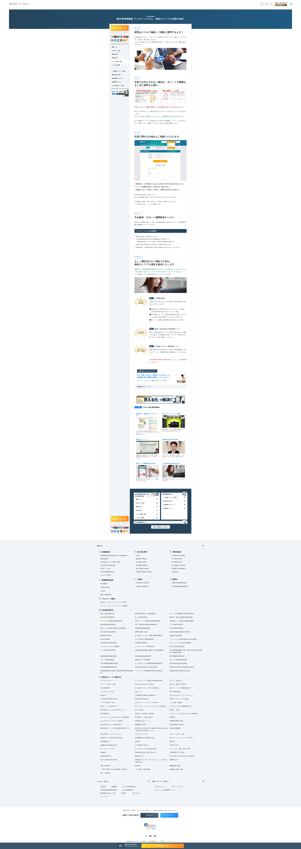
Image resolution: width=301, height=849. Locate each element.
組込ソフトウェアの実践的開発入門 (180, 688)
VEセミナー (138, 691)
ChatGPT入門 (174, 745)
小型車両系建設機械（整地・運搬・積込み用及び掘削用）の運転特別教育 (186, 651)
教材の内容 (115, 54)
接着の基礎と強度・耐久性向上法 (145, 752)
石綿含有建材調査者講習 (179, 583)
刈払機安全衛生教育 (176, 635)
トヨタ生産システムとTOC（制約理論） (147, 688)
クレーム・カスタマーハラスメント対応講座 (114, 606)
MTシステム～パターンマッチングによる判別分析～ (151, 706)
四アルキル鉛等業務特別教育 (178, 660)
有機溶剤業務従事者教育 (142, 628)
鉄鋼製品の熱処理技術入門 (108, 745)
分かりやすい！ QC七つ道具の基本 (145, 749)
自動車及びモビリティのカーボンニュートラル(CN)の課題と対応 (150, 761)
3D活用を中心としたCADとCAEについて (113, 710)
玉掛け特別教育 (105, 639)
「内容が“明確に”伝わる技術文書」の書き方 (113, 769)
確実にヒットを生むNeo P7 (108, 706)
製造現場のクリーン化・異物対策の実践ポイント (115, 728)
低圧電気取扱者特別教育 (107, 624)
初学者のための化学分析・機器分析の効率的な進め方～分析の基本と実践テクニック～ (151, 729)
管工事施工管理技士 (142, 565)
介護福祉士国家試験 (142, 586)
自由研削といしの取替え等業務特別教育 (182, 621)
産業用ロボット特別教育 (142, 660)
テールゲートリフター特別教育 (109, 646)
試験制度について (116, 82)
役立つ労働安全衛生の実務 (108, 760)
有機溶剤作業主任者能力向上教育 (180, 671)
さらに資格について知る (118, 85)
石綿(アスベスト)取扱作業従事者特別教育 (147, 621)
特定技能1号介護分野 (142, 583)
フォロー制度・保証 (117, 61)
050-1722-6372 (281, 3)
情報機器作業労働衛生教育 (108, 656)
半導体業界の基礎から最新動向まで (146, 695)
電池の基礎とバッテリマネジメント (111, 734)
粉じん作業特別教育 (141, 617)
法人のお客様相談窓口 (129, 786)
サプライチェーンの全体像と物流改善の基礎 (148, 680)
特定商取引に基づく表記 (107, 793)
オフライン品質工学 (176, 680)
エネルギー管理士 (105, 575)
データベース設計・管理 (177, 734)
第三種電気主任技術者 (178, 555)
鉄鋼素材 (103, 752)
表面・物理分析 (105, 765)
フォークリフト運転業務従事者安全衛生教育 (148, 671)
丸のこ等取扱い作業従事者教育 (144, 639)
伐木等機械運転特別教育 (177, 656)
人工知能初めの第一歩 (142, 745)
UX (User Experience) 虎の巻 (144, 684)
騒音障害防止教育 (105, 635)
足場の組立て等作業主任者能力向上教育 (182, 667)
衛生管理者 (103, 583)
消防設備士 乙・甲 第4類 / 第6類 (110, 562)
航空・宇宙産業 (105, 773)
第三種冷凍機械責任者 (107, 572)
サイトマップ (104, 796)
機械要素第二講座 (175, 765)
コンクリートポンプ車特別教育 (144, 646)
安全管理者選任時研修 (176, 628)
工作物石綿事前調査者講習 (180, 586)
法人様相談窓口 (280, 5)
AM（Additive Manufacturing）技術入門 (182, 756)
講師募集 (114, 786)
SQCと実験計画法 (175, 691)
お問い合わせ (136, 793)
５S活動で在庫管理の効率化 (109, 699)
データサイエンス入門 (107, 691)
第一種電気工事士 (177, 559)
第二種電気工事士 (177, 562)
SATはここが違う (116, 50)
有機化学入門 (174, 760)
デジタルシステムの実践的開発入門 (180, 706)
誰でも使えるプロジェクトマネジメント (182, 695)
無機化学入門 (139, 756)
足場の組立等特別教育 (107, 617)
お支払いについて (160, 786)
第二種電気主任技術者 (178, 565)
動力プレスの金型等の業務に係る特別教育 (113, 628)
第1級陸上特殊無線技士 (179, 568)
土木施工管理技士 (141, 562)
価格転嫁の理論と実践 (176, 769)
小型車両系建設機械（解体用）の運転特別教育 (149, 650)
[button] (150, 826)
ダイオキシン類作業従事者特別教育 (111, 621)
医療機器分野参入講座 (176, 721)
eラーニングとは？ (177, 786)
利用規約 (123, 793)
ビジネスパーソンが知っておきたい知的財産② (114, 717)
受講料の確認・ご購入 (121, 28)
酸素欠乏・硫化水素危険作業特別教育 (181, 617)
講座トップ (115, 47)
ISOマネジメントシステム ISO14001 (181, 738)
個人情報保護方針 (128, 790)
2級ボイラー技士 (105, 568)
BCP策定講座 (104, 713)
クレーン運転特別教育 (107, 660)
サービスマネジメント (107, 680)
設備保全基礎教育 (175, 728)
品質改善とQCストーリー (143, 721)
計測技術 (172, 717)
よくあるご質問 (116, 65)
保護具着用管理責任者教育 (108, 643)
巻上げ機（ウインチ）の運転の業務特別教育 (148, 635)
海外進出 (103, 695)
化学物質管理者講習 (141, 643)
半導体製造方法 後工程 (177, 752)
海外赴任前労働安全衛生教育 (178, 663)
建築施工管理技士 (141, 559)
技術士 (138, 555)
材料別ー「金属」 (175, 710)
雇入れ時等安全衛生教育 (107, 632)
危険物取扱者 (104, 559)
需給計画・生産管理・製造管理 (144, 713)
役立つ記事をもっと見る (161, 527)
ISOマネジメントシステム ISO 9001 (146, 702)
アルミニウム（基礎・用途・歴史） (180, 749)
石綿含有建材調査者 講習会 (108, 790)
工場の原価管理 (105, 688)
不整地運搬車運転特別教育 (108, 667)
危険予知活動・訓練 (141, 632)
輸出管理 (137, 765)
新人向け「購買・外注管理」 (178, 684)
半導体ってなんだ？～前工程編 (179, 699)
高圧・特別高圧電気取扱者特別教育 (146, 624)
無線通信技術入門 (105, 756)
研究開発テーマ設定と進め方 (144, 717)
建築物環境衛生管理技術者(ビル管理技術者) (113, 555)
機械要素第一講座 (140, 724)
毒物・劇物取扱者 (105, 594)
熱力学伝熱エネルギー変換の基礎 (110, 724)
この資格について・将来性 (118, 71)
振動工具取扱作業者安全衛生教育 (180, 632)
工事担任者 (175, 572)
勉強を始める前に (116, 74)
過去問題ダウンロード (117, 78)
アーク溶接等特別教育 (176, 624)
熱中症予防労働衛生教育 (177, 646)
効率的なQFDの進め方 (142, 699)
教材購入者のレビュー (143, 386)
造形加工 (137, 741)
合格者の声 (115, 57)
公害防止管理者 (105, 587)
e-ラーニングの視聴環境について (165, 790)
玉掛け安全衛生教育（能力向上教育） (146, 667)
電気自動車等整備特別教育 (143, 656)
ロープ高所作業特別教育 (107, 650)
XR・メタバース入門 (106, 749)
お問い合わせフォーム (132, 846)
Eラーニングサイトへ (169, 815)
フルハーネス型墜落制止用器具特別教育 (182, 613)
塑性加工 (172, 741)
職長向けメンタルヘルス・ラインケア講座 (113, 602)
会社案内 (103, 786)
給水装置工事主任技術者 (107, 565)
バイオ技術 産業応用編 (142, 769)
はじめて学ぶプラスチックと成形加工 (112, 721)
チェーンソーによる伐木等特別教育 (180, 643)
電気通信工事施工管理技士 (144, 572)
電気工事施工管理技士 (143, 568)
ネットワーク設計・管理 (107, 684)
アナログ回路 (139, 710)
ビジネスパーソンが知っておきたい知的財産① (184, 713)
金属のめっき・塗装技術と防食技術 (111, 738)
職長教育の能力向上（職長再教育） (146, 613)
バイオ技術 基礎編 (176, 702)
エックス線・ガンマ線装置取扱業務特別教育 (148, 663)
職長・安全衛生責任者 (107, 613)
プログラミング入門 (141, 734)
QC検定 (102, 591)
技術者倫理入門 (105, 741)
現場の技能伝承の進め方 (177, 724)
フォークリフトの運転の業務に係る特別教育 (183, 639)
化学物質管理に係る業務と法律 (144, 738)
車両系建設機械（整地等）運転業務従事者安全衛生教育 (116, 672)
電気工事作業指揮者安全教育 (109, 663)
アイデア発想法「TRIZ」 (108, 702)
